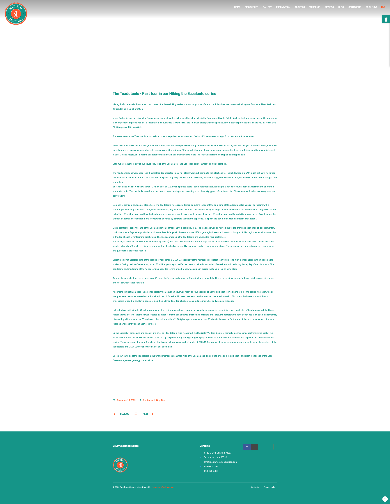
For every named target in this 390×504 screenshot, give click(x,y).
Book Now (371, 7)
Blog (341, 7)
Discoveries (251, 7)
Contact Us (354, 7)
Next (145, 414)
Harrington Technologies (163, 487)
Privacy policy (270, 487)
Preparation (283, 7)
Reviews (329, 7)
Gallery (267, 7)
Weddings (314, 7)
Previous (124, 414)
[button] (386, 19)
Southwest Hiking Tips (154, 400)
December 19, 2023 (126, 400)
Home (237, 7)
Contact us (256, 487)
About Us (300, 7)
